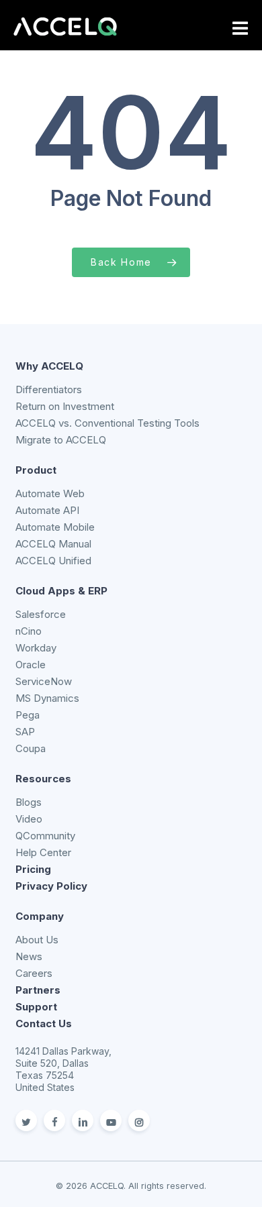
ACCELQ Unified (53, 560)
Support (36, 1006)
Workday (35, 647)
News (28, 956)
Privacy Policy (51, 886)
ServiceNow (43, 681)
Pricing (33, 869)
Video (28, 818)
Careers (33, 973)
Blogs (28, 802)
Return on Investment (64, 406)
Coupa (30, 748)
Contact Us (43, 1023)
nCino (28, 631)
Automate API (47, 510)
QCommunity (45, 835)
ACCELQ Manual (53, 543)
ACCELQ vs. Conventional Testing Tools (107, 423)
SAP (25, 731)
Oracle (30, 664)
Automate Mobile (55, 527)
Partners (37, 990)
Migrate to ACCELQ (60, 439)
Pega (27, 715)
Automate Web (50, 493)
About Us (36, 939)
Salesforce (40, 614)
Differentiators (48, 389)
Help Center (43, 852)
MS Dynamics (47, 698)
